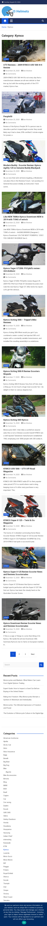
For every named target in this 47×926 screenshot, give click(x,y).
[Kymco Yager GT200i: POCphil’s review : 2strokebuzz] (23, 254)
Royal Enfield (8, 873)
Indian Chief (7, 836)
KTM (5, 846)
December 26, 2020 (12, 71)
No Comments (11, 74)
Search (41, 664)
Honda (5, 823)
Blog (5, 782)
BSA (5, 789)
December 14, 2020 (12, 474)
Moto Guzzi (7, 856)
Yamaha (6, 900)
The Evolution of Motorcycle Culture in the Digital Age (23, 713)
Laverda (6, 853)
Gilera (5, 816)
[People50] (23, 102)
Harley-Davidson (9, 819)
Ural (4, 887)
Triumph (6, 883)
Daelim (5, 806)
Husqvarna (7, 829)
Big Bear (6, 762)
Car (4, 799)
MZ (4, 863)
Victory (6, 894)
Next (32, 654)
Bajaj (5, 755)
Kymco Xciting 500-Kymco (15, 420)
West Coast (7, 897)
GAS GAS (6, 812)
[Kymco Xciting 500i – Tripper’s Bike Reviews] (23, 306)
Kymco (6, 59)
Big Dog (6, 765)
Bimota (6, 779)
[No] (44, 914)
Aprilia (5, 741)
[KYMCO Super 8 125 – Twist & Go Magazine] (23, 506)
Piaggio (6, 867)
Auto (5, 748)
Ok (24, 922)
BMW (5, 785)
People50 (7, 116)
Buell (5, 792)
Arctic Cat (7, 745)
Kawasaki (6, 843)
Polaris (6, 870)
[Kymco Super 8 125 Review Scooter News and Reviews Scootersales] (23, 558)
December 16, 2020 (12, 423)
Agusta (8, 772)
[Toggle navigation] (11, 20)
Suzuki (5, 880)
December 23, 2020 (12, 171)
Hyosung (6, 833)
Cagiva (5, 796)
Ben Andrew (27, 71)
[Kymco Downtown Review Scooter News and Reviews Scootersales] (23, 609)
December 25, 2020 (12, 119)
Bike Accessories (9, 775)
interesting (7, 840)
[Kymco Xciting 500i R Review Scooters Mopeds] (23, 357)
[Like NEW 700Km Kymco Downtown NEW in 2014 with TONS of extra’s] (23, 203)
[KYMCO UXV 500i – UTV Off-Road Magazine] (23, 455)
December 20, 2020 (12, 274)
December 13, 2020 (12, 526)
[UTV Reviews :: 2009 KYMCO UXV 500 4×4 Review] (23, 51)
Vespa (5, 890)
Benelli (5, 758)
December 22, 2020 (12, 223)
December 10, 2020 (12, 629)
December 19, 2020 (12, 326)
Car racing (7, 802)
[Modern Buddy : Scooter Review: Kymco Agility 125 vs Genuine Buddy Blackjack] (23, 151)
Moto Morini (7, 860)
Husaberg (7, 826)
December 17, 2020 (12, 377)
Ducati (5, 809)
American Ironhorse (10, 738)
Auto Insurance (9, 752)
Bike (5, 768)
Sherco (6, 877)
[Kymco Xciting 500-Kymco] (23, 406)
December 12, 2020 (12, 578)
